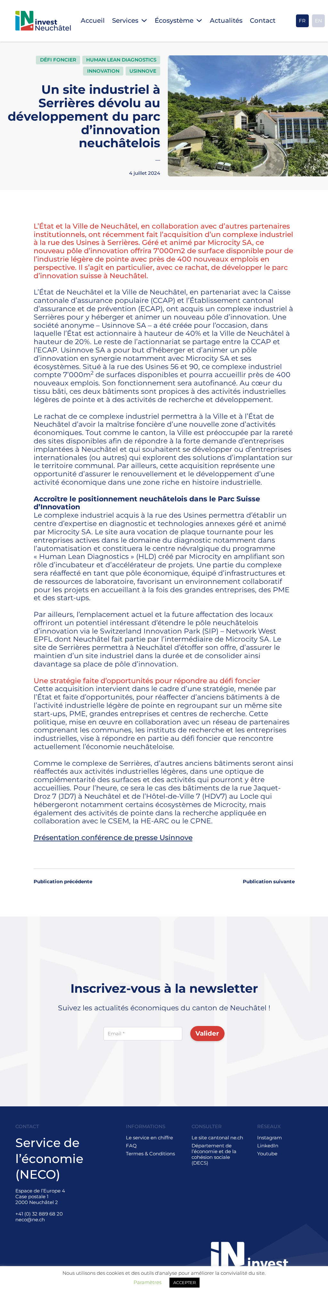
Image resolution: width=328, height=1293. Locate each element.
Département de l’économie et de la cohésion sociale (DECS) (214, 1154)
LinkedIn (267, 1146)
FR (302, 21)
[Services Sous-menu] (144, 20)
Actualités (226, 20)
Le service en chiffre (149, 1138)
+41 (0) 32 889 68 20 (39, 1214)
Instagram (269, 1138)
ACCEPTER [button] (184, 1282)
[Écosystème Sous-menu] (199, 20)
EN (318, 21)
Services (125, 20)
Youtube (267, 1154)
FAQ (131, 1146)
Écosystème (174, 20)
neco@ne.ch (30, 1219)
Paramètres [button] (147, 1282)
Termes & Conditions (150, 1154)
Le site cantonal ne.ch (217, 1138)
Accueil (93, 20)
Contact (262, 20)
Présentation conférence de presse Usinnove (113, 837)
